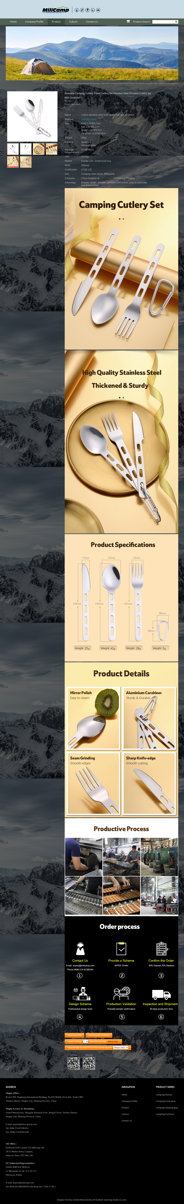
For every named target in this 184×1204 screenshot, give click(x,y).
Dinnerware (95, 83)
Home (13, 21)
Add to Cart (113, 1041)
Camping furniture (165, 1114)
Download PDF (74, 1035)
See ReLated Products (99, 1035)
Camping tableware (81, 83)
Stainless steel (88, 119)
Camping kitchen (164, 1094)
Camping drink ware (166, 1101)
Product (56, 21)
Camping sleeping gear (167, 1107)
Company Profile (34, 21)
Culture (73, 21)
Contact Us (92, 21)
